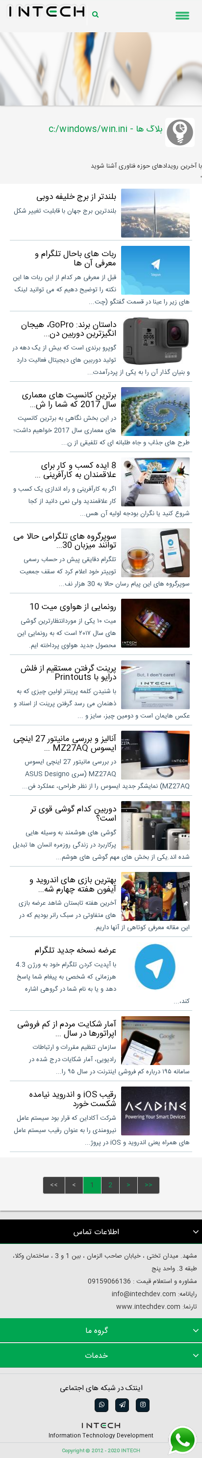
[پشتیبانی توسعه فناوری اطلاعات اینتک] (182, 1440)
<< (54, 1185)
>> (148, 1185)
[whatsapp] (101, 1405)
